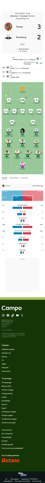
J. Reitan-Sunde (17, 59)
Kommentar (6, 371)
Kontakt (5, 441)
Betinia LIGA (6, 386)
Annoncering (6, 430)
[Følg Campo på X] (22, 315)
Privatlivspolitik (7, 445)
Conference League (9, 419)
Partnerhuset (11, 335)
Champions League (9, 412)
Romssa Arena (24, 49)
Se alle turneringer (9, 423)
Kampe (4, 357)
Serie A (4, 404)
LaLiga (4, 397)
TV (3, 360)
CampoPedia (6, 437)
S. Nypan (32, 59)
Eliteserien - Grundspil (19, 16)
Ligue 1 (4, 408)
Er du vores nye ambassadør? (12, 448)
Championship (7, 394)
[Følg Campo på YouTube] (17, 315)
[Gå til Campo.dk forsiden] (12, 311)
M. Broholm (27, 64)
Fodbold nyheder (8, 349)
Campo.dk (4, 320)
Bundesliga (6, 401)
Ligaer (4, 364)
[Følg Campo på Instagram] (3, 315)
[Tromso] (22, 26)
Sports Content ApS (7, 321)
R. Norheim (25, 68)
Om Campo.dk (7, 434)
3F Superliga (6, 383)
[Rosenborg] (22, 37)
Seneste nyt (6, 353)
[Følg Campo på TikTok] (12, 315)
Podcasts (5, 368)
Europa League (7, 415)
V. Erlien (12, 68)
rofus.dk (27, 481)
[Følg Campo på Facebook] (8, 315)
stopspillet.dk (8, 481)
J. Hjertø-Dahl (14, 77)
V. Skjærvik (13, 73)
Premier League (8, 390)
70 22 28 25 (33, 479)
